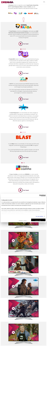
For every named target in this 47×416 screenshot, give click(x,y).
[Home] (7, 2)
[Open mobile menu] (44, 2)
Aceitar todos (38, 220)
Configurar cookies (23, 220)
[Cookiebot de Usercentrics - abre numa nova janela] (40, 196)
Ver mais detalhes (39, 216)
